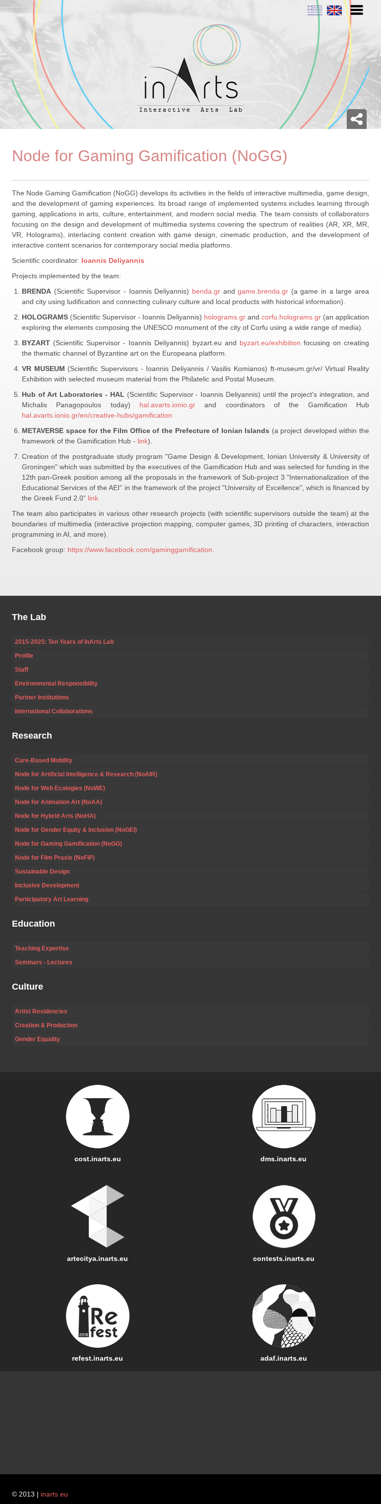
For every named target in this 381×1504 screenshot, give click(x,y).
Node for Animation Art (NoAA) (58, 802)
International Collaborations (54, 711)
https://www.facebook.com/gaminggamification (139, 550)
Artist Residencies (41, 1011)
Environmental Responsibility (56, 683)
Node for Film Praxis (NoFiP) (55, 857)
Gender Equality (37, 1039)
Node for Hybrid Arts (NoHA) (55, 816)
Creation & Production (46, 1025)
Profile (24, 655)
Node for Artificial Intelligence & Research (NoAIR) (86, 774)
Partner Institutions (42, 697)
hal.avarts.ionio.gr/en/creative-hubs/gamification (97, 415)
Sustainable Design (42, 871)
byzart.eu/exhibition (270, 343)
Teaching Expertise (42, 948)
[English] (333, 10)
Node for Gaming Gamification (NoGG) (68, 843)
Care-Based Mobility (43, 760)
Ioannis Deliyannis (112, 260)
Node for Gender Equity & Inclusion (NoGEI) (76, 829)
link (142, 441)
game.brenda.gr (263, 291)
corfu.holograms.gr (291, 317)
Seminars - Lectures (43, 962)
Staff (21, 669)
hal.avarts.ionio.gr (167, 405)
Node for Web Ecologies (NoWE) (60, 788)
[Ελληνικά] (314, 10)
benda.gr (206, 291)
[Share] (357, 119)
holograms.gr (225, 317)
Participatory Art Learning (51, 899)
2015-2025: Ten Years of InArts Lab (64, 641)
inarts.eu (54, 1494)
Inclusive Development (47, 885)
